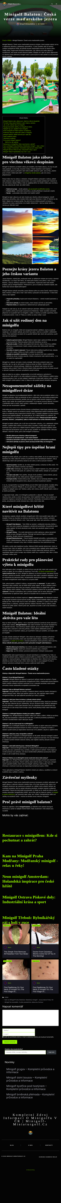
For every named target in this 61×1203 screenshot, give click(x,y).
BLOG (12, 1145)
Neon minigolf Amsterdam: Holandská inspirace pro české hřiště (22, 148)
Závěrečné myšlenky (9, 138)
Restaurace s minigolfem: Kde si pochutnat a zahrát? (19, 144)
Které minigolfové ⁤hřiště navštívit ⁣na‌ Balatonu (17, 130)
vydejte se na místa (17, 641)
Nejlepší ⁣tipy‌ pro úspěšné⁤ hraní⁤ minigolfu (15, 129)
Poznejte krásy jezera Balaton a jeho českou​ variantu (19, 123)
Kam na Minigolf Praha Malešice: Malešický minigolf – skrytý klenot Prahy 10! (29, 1000)
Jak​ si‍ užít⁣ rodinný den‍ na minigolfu (14, 125)
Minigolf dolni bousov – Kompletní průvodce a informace (26, 1079)
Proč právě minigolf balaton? (12, 140)
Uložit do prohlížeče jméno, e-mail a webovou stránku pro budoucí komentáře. (29, 1037)
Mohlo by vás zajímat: (11, 142)
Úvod (4, 40)
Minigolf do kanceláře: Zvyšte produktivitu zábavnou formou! (24, 1002)
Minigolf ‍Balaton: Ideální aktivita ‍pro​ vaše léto (17, 134)
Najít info (51, 1052)
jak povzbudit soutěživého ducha (38, 189)
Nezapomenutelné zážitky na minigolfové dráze (17, 127)
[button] (52, 4)
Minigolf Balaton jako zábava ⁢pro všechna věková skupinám (21, 121)
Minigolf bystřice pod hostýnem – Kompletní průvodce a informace (26, 1087)
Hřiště (9, 40)
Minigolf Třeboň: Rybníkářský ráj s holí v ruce (16, 152)
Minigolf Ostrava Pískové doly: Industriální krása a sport (20, 150)
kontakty (49, 1145)
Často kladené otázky (9, 136)
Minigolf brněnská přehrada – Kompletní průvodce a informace (30, 1096)
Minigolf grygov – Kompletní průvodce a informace (30, 1071)
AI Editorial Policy (30, 1169)
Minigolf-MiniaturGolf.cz (14, 3)
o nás (30, 1145)
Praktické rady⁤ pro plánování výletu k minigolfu (17, 132)
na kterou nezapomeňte (46, 571)
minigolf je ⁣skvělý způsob (33, 173)
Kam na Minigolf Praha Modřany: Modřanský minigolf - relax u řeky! (23, 146)
